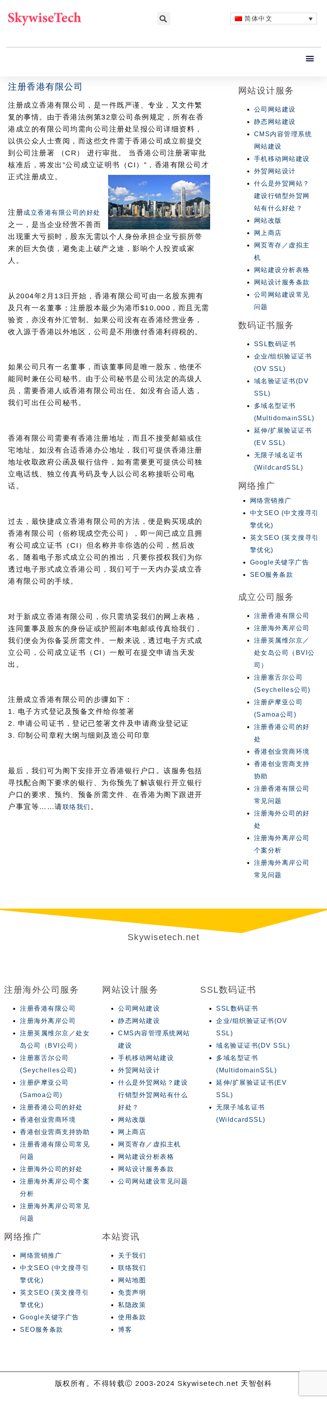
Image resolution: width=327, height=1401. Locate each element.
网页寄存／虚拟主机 (149, 1144)
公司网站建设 (275, 109)
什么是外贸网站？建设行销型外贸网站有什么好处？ (282, 196)
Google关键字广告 (279, 562)
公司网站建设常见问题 (153, 1181)
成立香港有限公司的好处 (62, 212)
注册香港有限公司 (282, 615)
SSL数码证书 (275, 344)
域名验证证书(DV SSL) (253, 1045)
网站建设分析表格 (282, 269)
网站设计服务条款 (282, 282)
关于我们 (132, 1255)
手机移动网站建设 (282, 158)
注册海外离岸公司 (282, 628)
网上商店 (268, 232)
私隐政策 (132, 1304)
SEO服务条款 (272, 574)
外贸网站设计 (275, 171)
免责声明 (132, 1292)
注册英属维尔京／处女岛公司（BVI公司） (284, 652)
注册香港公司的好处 (51, 1107)
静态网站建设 (275, 121)
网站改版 (268, 220)
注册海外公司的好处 (51, 1169)
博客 (125, 1329)
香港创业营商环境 (282, 751)
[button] (310, 58)
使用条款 (132, 1317)
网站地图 (132, 1280)
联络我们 (77, 806)
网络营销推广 (271, 500)
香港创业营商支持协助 (55, 1132)
